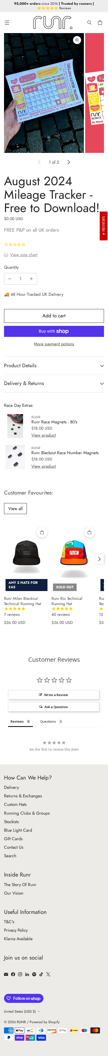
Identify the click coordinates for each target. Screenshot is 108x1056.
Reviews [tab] (17, 721)
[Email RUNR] (6, 974)
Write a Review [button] (56, 695)
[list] (54, 93)
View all (15, 509)
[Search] (89, 22)
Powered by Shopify (45, 1021)
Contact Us (13, 847)
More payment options (54, 344)
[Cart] (100, 22)
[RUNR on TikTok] (41, 974)
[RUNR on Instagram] (20, 974)
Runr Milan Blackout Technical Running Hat (22, 606)
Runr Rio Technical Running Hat (66, 606)
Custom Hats (15, 804)
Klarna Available (18, 939)
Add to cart (54, 315)
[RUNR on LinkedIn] (27, 974)
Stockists (11, 822)
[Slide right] (68, 162)
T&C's (9, 922)
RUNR (21, 1021)
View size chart (23, 254)
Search (10, 856)
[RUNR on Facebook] (13, 974)
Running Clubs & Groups (27, 813)
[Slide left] (39, 162)
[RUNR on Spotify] (34, 974)
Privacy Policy (16, 930)
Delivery (11, 787)
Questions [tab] (48, 721)
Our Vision (13, 893)
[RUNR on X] (48, 974)
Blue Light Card (18, 830)
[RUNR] (52, 22)
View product (43, 435)
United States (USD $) (20, 1011)
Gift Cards (13, 839)
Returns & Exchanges (23, 796)
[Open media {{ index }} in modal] (44, 93)
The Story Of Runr (20, 885)
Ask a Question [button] (56, 707)
